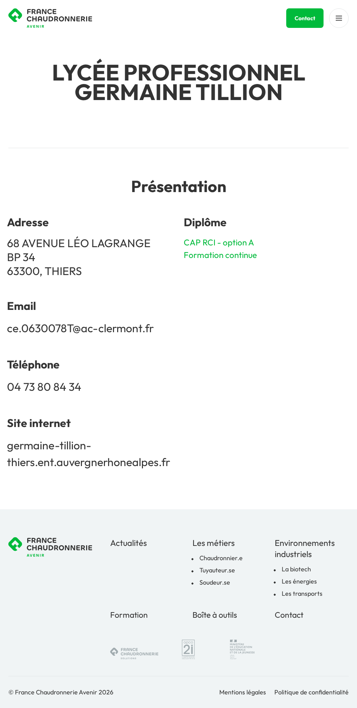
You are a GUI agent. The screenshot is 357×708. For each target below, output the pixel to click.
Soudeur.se (214, 582)
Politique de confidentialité (311, 692)
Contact (305, 18)
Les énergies (299, 581)
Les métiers (213, 543)
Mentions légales (242, 692)
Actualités (128, 543)
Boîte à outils (214, 615)
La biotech (296, 569)
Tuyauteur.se (217, 570)
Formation (129, 615)
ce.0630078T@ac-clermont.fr (80, 328)
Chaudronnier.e (221, 558)
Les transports (302, 593)
